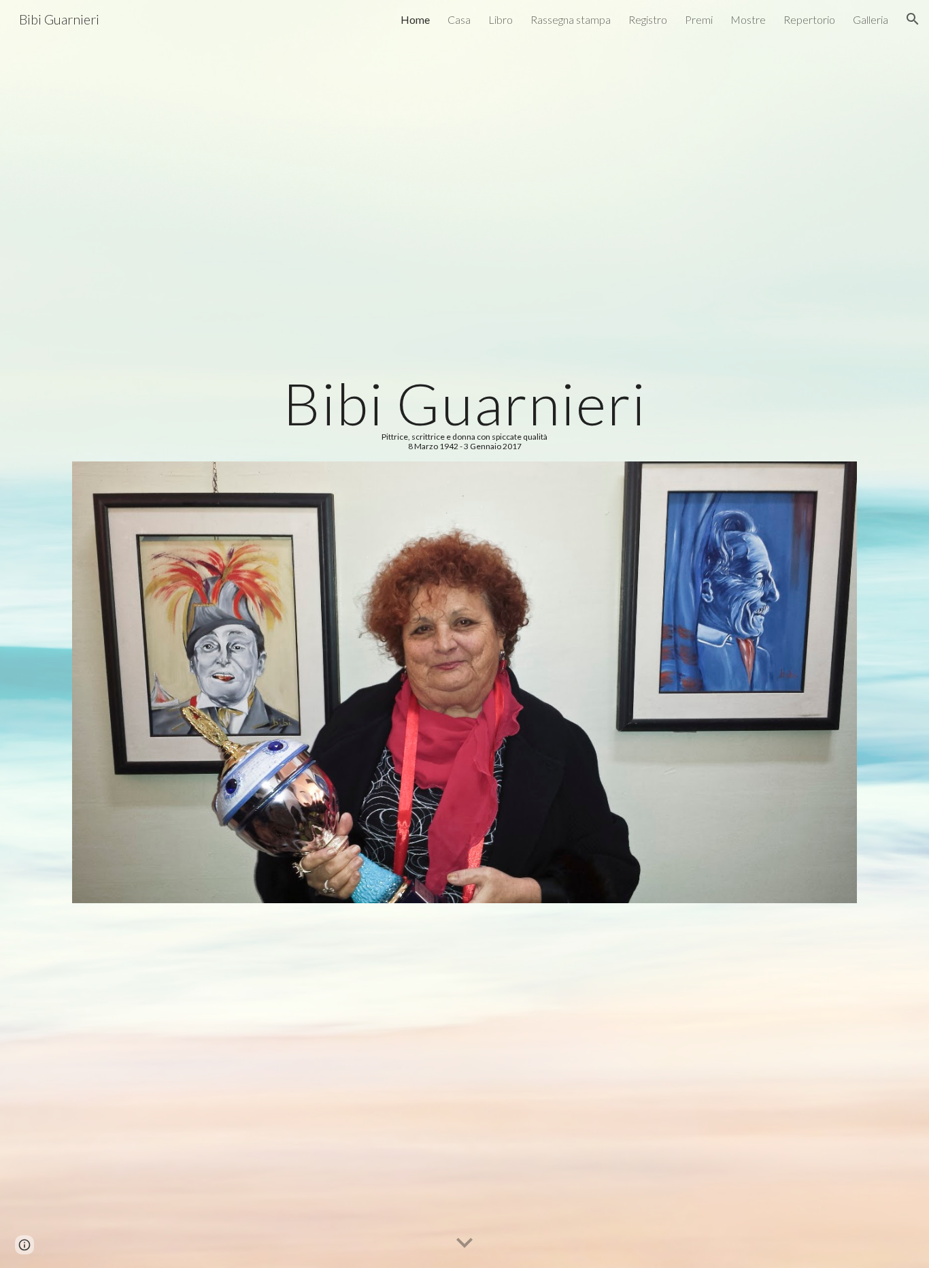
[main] (464, 413)
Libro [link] (500, 19)
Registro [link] (647, 19)
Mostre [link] (748, 19)
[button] (912, 19)
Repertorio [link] (809, 19)
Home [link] (415, 19)
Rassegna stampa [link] (570, 19)
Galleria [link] (870, 19)
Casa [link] (459, 19)
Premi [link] (699, 19)
